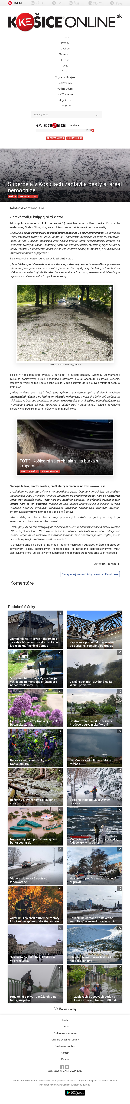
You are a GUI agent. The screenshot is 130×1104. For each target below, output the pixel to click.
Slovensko (65, 54)
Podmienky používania (65, 1033)
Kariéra (65, 1059)
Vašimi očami (65, 88)
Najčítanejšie (65, 94)
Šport (65, 71)
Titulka (65, 1020)
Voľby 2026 (65, 83)
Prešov (65, 42)
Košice (65, 37)
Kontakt (65, 1052)
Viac (65, 105)
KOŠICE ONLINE (17, 208)
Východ (65, 48)
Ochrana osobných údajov (65, 1039)
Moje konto (65, 100)
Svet (65, 65)
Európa (65, 60)
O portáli (65, 1026)
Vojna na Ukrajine (65, 77)
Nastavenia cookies (65, 1046)
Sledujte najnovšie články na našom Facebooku (90, 574)
